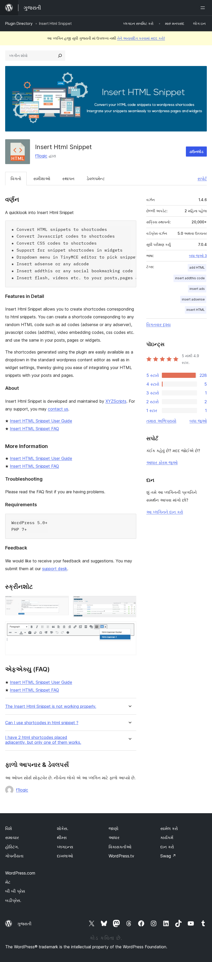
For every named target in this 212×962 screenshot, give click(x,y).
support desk (54, 568)
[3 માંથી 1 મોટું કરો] (61, 602)
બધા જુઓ (198, 420)
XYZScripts (115, 401)
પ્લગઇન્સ (65, 846)
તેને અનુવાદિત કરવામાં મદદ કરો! (141, 38)
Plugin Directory (19, 23)
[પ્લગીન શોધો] (60, 55)
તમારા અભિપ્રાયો (161, 420)
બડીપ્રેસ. (13, 900)
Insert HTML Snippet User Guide (41, 420)
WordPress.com (20, 873)
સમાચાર (12, 837)
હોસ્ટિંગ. (12, 846)
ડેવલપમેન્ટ (96, 178)
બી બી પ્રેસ (15, 891)
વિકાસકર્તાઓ (120, 846)
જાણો (113, 828)
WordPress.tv (121, 855)
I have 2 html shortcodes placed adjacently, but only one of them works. (43, 740)
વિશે (8, 828)
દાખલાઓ (65, 855)
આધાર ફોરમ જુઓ (162, 462)
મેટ (7, 882)
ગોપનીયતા (14, 855)
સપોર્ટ (202, 178)
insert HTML (195, 310)
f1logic (41, 155)
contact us (58, 409)
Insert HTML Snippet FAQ (34, 428)
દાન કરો (167, 846)
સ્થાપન (68, 178)
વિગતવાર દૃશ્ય (158, 324)
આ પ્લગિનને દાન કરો (164, 512)
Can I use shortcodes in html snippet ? (41, 722)
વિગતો (16, 178)
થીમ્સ (62, 837)
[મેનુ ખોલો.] (203, 8)
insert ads (197, 289)
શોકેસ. (62, 828)
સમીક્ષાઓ (41, 178)
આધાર (114, 837)
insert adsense (193, 299)
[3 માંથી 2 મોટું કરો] (129, 602)
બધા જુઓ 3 (198, 256)
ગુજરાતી (24, 923)
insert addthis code (190, 278)
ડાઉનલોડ (196, 151)
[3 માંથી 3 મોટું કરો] (129, 628)
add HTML (197, 267)
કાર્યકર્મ (166, 837)
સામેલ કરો (169, 828)
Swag (168, 855)
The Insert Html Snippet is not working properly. (50, 706)
